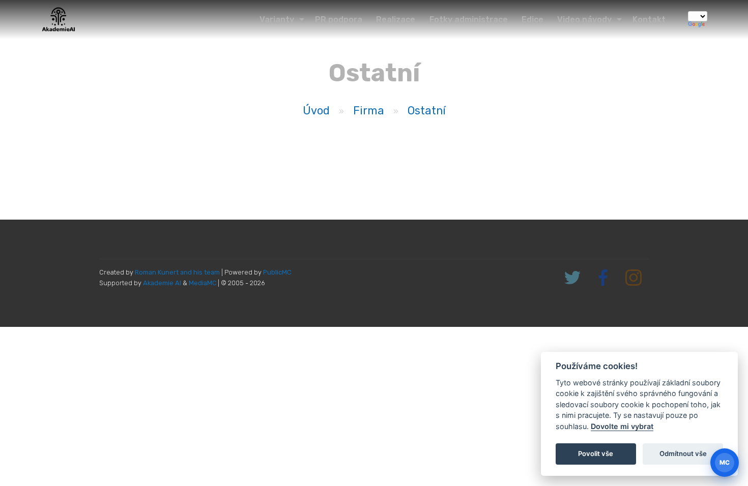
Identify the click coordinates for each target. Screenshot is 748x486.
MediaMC (202, 283)
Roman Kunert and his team (178, 272)
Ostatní (427, 110)
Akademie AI (162, 283)
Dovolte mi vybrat (622, 426)
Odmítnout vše (683, 453)
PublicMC (277, 272)
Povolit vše (595, 453)
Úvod (316, 110)
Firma (368, 110)
